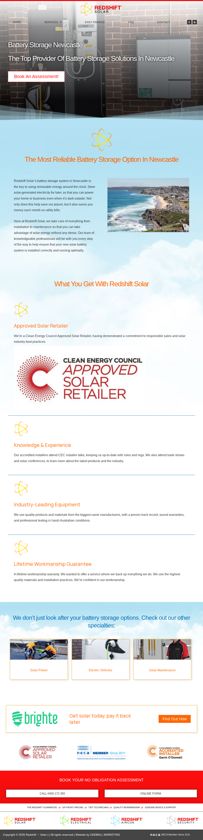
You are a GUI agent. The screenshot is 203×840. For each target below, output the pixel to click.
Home (17, 22)
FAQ (131, 22)
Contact (163, 22)
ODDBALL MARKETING (105, 834)
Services (51, 22)
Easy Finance (95, 22)
